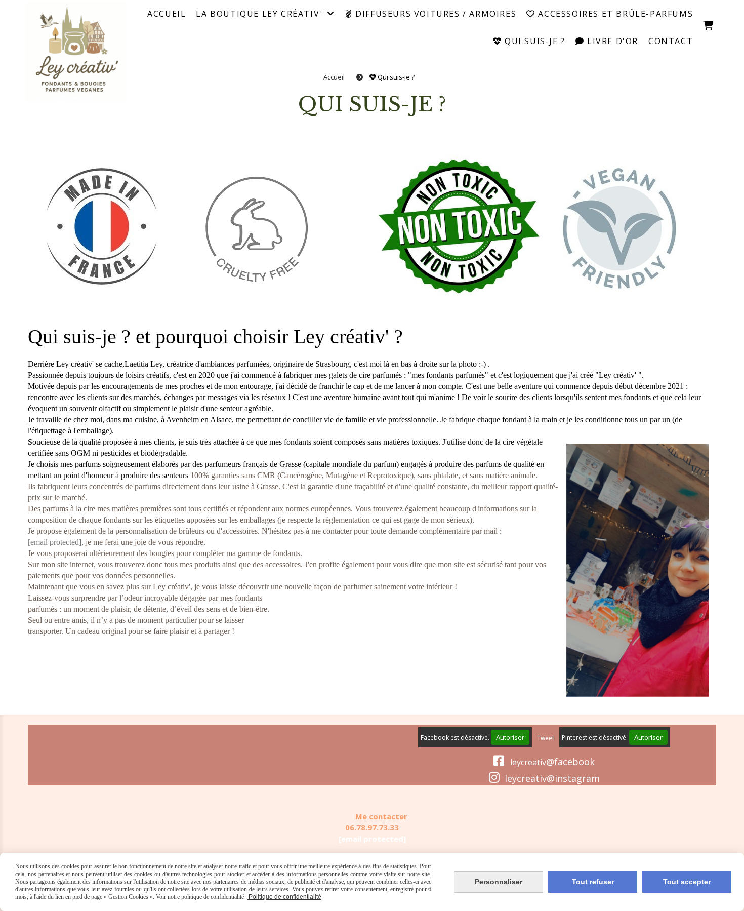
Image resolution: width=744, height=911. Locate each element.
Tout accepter (687, 882)
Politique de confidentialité (284, 896)
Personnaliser (498, 882)
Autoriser (510, 737)
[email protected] (372, 839)
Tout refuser (593, 882)
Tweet (545, 738)
